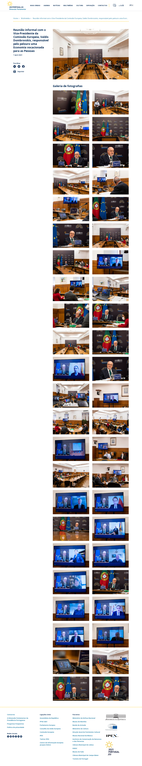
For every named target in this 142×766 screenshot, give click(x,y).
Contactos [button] (102, 5)
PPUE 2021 (43, 722)
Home (15, 18)
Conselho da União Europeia (50, 729)
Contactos (11, 715)
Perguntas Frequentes (15, 724)
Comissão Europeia (47, 732)
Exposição (90, 5)
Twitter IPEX (44, 739)
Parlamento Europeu (47, 725)
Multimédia (68, 5)
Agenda (47, 5)
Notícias (56, 5)
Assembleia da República (49, 718)
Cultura (79, 5)
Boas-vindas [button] (35, 5)
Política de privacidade (15, 727)
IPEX (41, 736)
